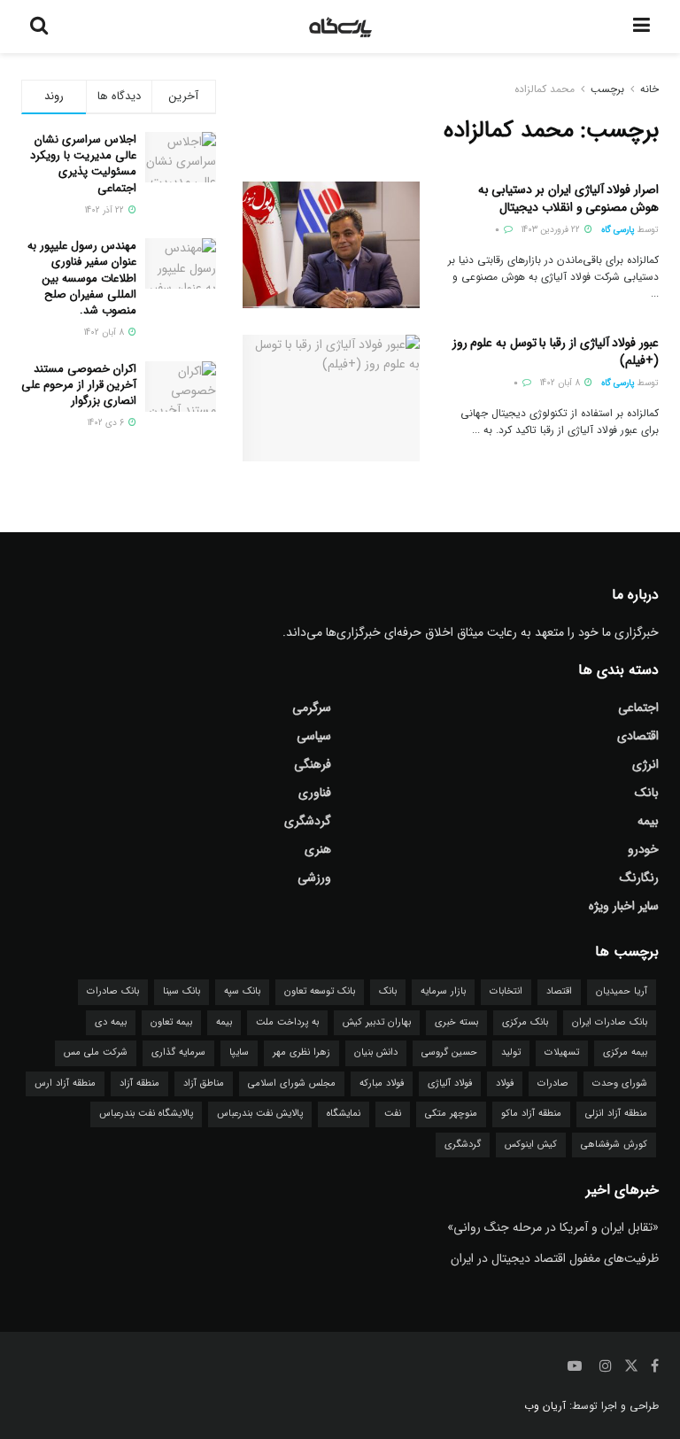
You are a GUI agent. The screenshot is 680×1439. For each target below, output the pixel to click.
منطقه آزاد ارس (65, 1083)
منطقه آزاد (139, 1083)
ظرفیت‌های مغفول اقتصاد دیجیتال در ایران (555, 1258)
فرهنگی (312, 764)
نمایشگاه (343, 1113)
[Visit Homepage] (341, 26)
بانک (647, 792)
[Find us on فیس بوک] (655, 1366)
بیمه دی (111, 1022)
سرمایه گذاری (178, 1052)
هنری (318, 849)
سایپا (239, 1052)
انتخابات (506, 991)
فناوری (314, 792)
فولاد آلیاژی (450, 1083)
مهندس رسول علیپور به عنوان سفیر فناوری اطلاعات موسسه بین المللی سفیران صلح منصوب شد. (81, 278)
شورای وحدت (619, 1083)
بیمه (648, 821)
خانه (649, 89)
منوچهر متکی (451, 1113)
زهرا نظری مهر (301, 1052)
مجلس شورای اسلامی (292, 1083)
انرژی (645, 764)
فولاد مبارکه (381, 1083)
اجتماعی (638, 707)
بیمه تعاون (171, 1022)
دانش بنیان (376, 1052)
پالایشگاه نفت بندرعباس (146, 1113)
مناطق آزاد (203, 1083)
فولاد (505, 1083)
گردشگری (307, 821)
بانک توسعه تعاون (319, 991)
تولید (511, 1052)
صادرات (552, 1083)
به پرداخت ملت (287, 1022)
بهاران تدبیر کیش (377, 1022)
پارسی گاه (618, 229)
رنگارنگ (639, 877)
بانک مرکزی (525, 1022)
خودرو (643, 849)
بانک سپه (242, 991)
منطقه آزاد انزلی (616, 1113)
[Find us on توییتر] (631, 1366)
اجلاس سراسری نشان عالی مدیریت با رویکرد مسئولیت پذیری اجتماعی (83, 163)
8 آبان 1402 (561, 383)
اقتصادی (638, 736)
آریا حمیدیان (621, 991)
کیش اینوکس (531, 1144)
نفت (392, 1113)
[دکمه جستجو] (39, 26)
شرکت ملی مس (96, 1052)
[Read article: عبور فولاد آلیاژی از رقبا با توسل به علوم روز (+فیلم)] (331, 398)
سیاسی (314, 736)
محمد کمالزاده (544, 89)
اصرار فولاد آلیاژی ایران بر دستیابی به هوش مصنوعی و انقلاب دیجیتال (568, 198)
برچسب (607, 89)
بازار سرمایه (443, 991)
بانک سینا (181, 991)
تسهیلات (562, 1052)
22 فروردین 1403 (552, 229)
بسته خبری (456, 1022)
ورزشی (314, 877)
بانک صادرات (113, 991)
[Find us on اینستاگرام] (605, 1366)
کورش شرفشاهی (614, 1144)
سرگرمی (311, 707)
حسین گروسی (449, 1052)
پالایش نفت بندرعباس (260, 1113)
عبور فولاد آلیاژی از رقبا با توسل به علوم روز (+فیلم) (555, 351)
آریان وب (545, 1405)
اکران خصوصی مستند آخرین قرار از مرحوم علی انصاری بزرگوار (78, 385)
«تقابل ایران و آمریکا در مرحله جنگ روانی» (553, 1227)
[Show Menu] (641, 26)
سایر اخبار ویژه (624, 906)
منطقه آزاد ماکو (531, 1113)
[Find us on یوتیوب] (575, 1366)
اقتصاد (559, 991)
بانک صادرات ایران (609, 1022)
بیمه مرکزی (625, 1052)
